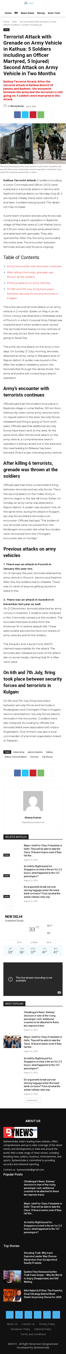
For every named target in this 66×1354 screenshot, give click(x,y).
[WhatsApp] (40, 114)
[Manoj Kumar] (5, 106)
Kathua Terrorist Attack (16, 756)
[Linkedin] (28, 1315)
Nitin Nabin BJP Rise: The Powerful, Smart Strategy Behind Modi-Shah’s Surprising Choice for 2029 (43, 1294)
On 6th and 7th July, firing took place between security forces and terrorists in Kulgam (32, 293)
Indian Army (18, 752)
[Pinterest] (33, 114)
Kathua (49, 752)
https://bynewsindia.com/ (33, 822)
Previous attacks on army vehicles (28, 283)
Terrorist (34, 756)
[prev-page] (5, 907)
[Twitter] (25, 114)
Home (6, 21)
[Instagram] (19, 1315)
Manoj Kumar (17, 106)
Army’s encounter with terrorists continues (34, 266)
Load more (32, 1100)
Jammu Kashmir (35, 752)
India (14, 21)
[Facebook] (17, 114)
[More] (48, 114)
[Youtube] (56, 1315)
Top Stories (47, 756)
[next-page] (11, 907)
